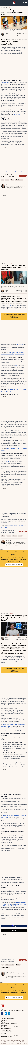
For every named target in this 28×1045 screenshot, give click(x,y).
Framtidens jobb (5, 967)
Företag (10, 263)
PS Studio (11, 613)
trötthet (16, 365)
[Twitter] (6, 1013)
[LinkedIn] (9, 1013)
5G (2, 179)
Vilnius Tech (20, 344)
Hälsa (3, 535)
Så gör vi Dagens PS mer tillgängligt (9, 1035)
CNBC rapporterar (5, 82)
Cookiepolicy (4, 1025)
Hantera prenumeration (6, 1017)
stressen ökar (6, 461)
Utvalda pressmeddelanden (7, 1018)
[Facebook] (2, 1013)
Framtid (18, 964)
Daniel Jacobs (9, 184)
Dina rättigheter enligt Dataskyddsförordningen (12, 1026)
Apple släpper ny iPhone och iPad (14, 172)
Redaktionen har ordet (6, 1031)
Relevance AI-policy (6, 1028)
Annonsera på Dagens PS (7, 1030)
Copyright (3, 1022)
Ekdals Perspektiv (10, 964)
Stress (14, 535)
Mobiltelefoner (19, 179)
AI (2, 964)
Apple (7, 179)
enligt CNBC (17, 114)
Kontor (8, 535)
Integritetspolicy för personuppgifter (9, 1023)
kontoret (9, 305)
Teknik (10, 7)
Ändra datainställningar (6, 1036)
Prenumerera (23, 175)
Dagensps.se (4, 7)
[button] (14, 926)
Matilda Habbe (9, 540)
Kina (12, 179)
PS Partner (3, 1033)
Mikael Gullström (10, 972)
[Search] (24, 3)
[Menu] (26, 3)
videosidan (8, 653)
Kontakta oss (4, 1020)
